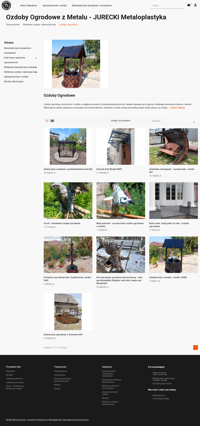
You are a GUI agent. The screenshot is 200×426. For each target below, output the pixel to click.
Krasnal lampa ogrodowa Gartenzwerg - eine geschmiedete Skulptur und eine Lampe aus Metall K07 (119, 280)
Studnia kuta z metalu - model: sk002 (168, 277)
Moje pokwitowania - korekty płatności (63, 380)
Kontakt (9, 375)
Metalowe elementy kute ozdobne (20, 67)
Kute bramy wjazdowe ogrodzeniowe (14, 60)
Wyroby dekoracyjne (13, 81)
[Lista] (52, 120)
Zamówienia (59, 375)
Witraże (105, 398)
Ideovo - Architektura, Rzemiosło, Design (15, 387)
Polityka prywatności (15, 382)
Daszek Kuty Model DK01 (109, 169)
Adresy (57, 385)
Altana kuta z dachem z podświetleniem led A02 (68, 169)
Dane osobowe (60, 371)
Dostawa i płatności (14, 379)
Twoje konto (60, 367)
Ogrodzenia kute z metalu (16, 76)
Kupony (57, 388)
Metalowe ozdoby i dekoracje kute (20, 72)
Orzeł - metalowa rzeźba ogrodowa (62, 223)
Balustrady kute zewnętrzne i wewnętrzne (18, 50)
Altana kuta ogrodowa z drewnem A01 (63, 334)
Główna (8, 42)
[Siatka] (47, 120)
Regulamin (10, 371)
